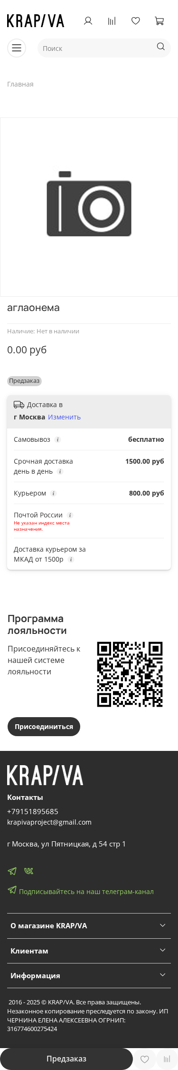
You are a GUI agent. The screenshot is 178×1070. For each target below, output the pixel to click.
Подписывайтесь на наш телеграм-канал (85, 891)
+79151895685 (32, 812)
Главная (20, 83)
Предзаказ (66, 1058)
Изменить (64, 417)
